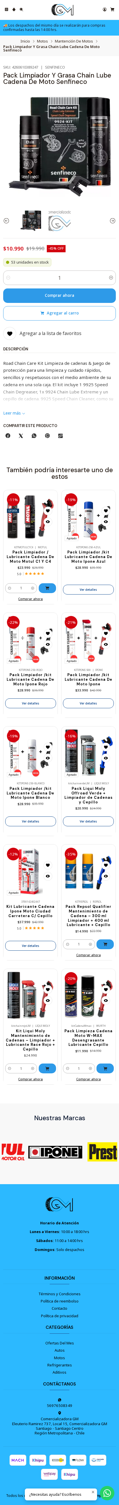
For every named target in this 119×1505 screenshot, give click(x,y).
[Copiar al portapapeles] (60, 436)
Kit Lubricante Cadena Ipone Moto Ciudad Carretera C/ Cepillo (30, 911)
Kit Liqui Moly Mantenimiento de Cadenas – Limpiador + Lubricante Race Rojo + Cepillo (30, 1040)
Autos (60, 1350)
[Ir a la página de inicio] (62, 10)
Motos (42, 41)
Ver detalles (88, 590)
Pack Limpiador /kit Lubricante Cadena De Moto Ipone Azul (88, 557)
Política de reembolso (60, 1301)
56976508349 (59, 1405)
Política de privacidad (59, 1315)
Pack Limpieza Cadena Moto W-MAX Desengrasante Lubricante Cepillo (88, 1038)
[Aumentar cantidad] (111, 278)
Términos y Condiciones (59, 1293)
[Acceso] (104, 10)
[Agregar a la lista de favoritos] (48, 511)
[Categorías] (14, 10)
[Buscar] (21, 10)
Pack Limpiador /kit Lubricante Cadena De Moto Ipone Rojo (30, 679)
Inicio (25, 41)
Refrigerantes (59, 1365)
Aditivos (59, 1372)
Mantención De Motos (74, 41)
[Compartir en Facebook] (7, 436)
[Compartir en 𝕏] (20, 436)
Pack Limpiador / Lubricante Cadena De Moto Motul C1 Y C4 (30, 557)
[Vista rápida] (48, 522)
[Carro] (112, 10)
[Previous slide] (7, 220)
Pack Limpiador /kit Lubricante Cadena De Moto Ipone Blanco (30, 793)
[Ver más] (50, 1151)
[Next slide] (111, 220)
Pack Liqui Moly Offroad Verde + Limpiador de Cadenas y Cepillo (88, 795)
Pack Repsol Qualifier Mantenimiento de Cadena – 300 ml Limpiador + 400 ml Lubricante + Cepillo (88, 915)
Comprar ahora (59, 295)
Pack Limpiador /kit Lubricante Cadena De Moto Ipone (88, 679)
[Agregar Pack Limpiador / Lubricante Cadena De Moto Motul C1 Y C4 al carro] (47, 588)
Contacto (59, 1308)
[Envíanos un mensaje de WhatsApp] (107, 1493)
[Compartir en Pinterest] (47, 436)
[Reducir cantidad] (7, 278)
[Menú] (6, 10)
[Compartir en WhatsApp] (33, 436)
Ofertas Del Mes (59, 1343)
